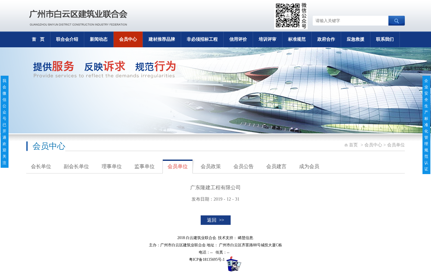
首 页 (38, 39)
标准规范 (297, 39)
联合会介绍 (67, 39)
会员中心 (128, 39)
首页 (353, 145)
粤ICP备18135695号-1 (207, 259)
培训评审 (267, 39)
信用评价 (238, 39)
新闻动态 (99, 39)
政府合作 (326, 39)
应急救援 (355, 39)
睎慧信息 (245, 238)
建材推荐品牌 (162, 39)
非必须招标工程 (202, 39)
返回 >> (215, 220)
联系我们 (385, 39)
